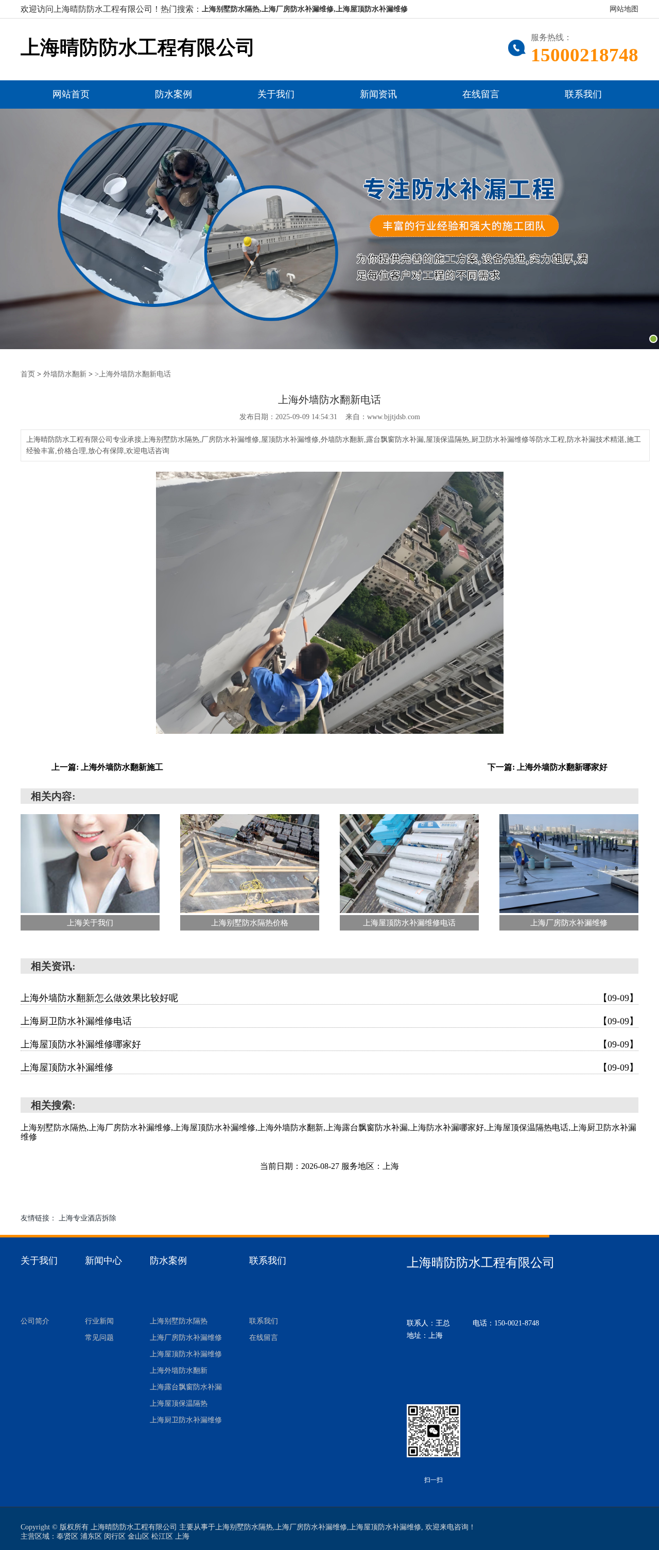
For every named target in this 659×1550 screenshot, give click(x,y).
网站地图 (624, 9)
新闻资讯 (378, 94)
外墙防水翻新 (64, 374)
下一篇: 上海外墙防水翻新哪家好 (548, 767)
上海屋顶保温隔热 (178, 1403)
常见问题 (99, 1337)
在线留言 (480, 94)
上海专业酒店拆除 (87, 1218)
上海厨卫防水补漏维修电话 (329, 1021)
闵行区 (115, 1536)
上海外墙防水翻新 (178, 1370)
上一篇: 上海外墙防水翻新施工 (107, 767)
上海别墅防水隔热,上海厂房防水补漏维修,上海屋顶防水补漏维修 (305, 9)
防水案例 (173, 94)
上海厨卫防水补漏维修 (186, 1420)
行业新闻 (99, 1321)
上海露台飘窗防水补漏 (186, 1387)
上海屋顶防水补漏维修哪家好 (329, 1044)
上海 (182, 1536)
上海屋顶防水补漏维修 (329, 1067)
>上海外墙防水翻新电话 (133, 374)
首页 (28, 374)
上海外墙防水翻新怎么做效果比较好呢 (329, 998)
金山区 (138, 1536)
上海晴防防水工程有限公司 (138, 47)
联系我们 (583, 94)
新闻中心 (103, 1260)
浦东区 (91, 1536)
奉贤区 (67, 1536)
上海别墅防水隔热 (178, 1321)
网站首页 (71, 94)
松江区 (162, 1536)
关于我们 (275, 94)
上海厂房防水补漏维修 (186, 1337)
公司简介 (35, 1321)
